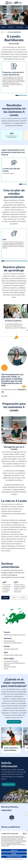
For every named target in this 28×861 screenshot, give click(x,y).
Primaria (10, 27)
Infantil (3, 27)
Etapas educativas (6, 32)
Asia (14, 597)
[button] (17, 95)
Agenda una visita (8, 784)
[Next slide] (26, 814)
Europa (5, 597)
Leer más (4, 396)
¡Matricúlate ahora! (14, 721)
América (22, 597)
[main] (14, 433)
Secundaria (19, 27)
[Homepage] (3, 32)
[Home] (14, 3)
